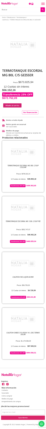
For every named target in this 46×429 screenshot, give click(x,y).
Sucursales (5, 393)
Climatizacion (11, 17)
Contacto (5, 390)
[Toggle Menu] (43, 4)
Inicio (4, 17)
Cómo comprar (7, 396)
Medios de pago (7, 399)
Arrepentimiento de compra (11, 401)
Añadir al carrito (12, 105)
